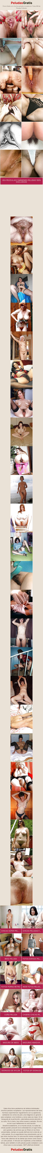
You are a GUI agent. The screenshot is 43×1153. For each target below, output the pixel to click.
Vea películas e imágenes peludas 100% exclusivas (21, 181)
